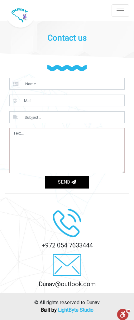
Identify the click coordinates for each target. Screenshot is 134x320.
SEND (64, 182)
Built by (67, 310)
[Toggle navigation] (120, 10)
